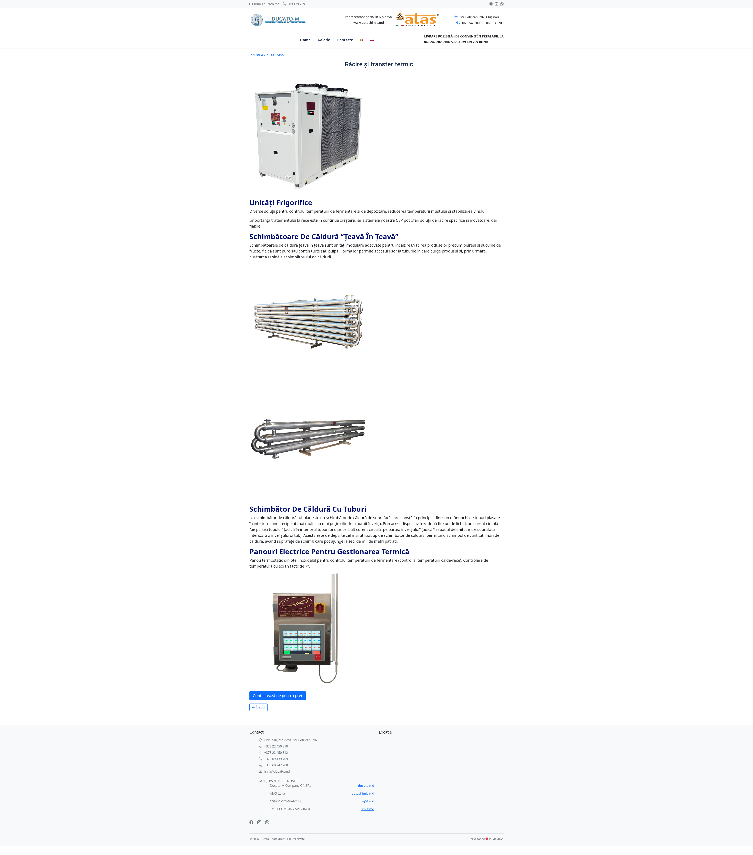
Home (305, 39)
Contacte (345, 39)
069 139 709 (296, 4)
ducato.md (366, 785)
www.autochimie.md (368, 22)
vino (280, 55)
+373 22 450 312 (276, 752)
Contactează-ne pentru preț (277, 695)
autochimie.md (363, 793)
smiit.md (367, 809)
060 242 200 (471, 23)
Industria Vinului (261, 55)
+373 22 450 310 (276, 746)
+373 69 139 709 (276, 759)
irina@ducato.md (266, 4)
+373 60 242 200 (276, 765)
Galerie (324, 39)
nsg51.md (366, 801)
